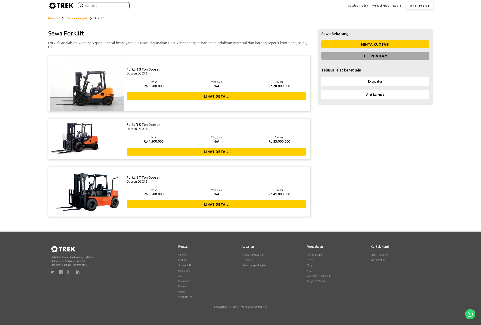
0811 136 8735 (419, 5)
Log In (397, 5)
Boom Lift (184, 270)
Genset (182, 254)
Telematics (248, 260)
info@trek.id (378, 260)
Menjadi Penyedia (252, 254)
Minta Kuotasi (375, 44)
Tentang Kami (314, 254)
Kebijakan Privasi (316, 281)
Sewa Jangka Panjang (254, 265)
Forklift (182, 260)
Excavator (184, 281)
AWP (181, 275)
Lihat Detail (216, 96)
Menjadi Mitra (380, 5)
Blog (309, 265)
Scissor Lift (184, 265)
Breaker (183, 286)
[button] (358, 5)
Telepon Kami (375, 56)
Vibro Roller (185, 296)
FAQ (309, 270)
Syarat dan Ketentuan (318, 275)
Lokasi (310, 260)
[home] (61, 5)
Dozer (182, 291)
